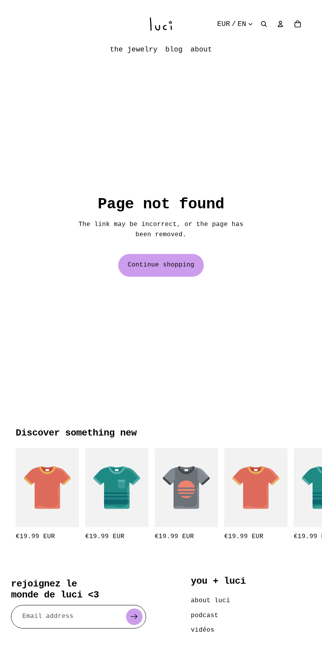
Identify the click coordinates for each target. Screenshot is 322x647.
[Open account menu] (280, 24)
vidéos (202, 630)
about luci (210, 600)
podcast (204, 615)
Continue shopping (161, 264)
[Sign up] (134, 616)
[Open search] (264, 24)
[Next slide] (297, 495)
